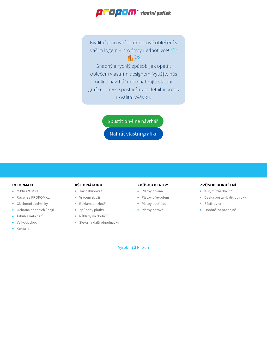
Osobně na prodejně (220, 209)
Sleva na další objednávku (99, 222)
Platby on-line (152, 191)
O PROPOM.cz (28, 191)
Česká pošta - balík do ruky (225, 197)
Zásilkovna (212, 203)
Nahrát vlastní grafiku (133, 133)
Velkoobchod (27, 222)
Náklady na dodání (93, 216)
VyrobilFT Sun (133, 247)
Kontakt (23, 228)
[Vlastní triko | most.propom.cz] (133, 13)
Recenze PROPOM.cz (33, 197)
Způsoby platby (91, 209)
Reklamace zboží (92, 203)
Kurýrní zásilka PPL (218, 191)
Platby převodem (155, 197)
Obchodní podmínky (32, 203)
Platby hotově (152, 209)
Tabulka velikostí (30, 216)
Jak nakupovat (90, 191)
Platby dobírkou (154, 203)
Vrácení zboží (89, 197)
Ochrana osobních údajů (35, 209)
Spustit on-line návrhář (133, 121)
